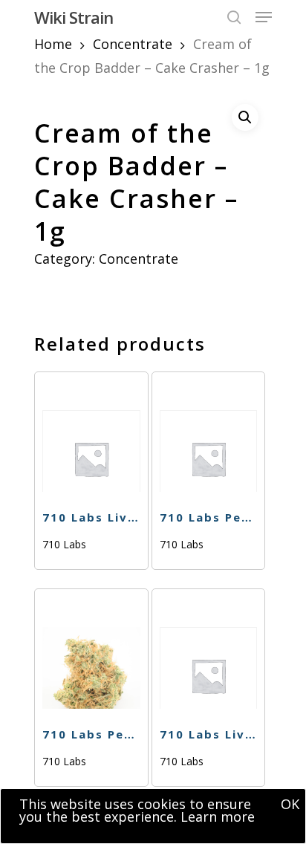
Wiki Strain (73, 17)
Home (53, 44)
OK (290, 804)
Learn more (217, 816)
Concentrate (132, 44)
